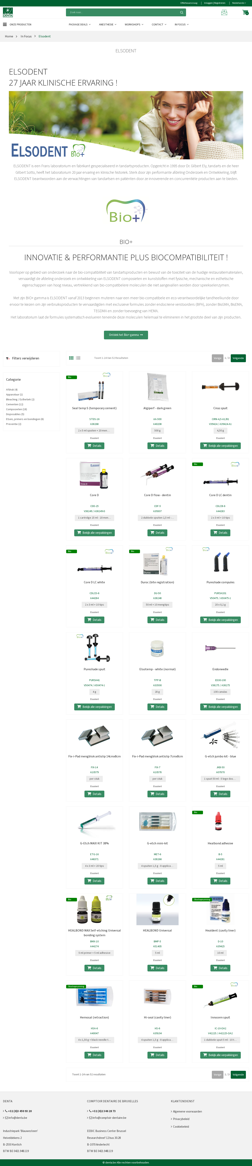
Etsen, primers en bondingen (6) (25, 419)
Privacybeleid (181, 1119)
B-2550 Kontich (12, 1145)
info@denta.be (17, 1118)
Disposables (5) (15, 414)
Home (9, 36)
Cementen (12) (14, 404)
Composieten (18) (16, 409)
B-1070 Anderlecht (98, 1145)
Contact (158, 25)
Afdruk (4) (12, 390)
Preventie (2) (13, 424)
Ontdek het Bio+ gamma (124, 335)
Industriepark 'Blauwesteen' (20, 1131)
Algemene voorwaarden (187, 1112)
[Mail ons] (224, 12)
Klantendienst (183, 1101)
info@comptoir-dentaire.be (109, 1118)
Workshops (133, 25)
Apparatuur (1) (14, 395)
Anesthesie (106, 25)
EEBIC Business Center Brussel (106, 1131)
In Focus (180, 25)
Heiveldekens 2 (12, 1138)
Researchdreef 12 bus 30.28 (104, 1138)
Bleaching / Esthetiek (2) (20, 400)
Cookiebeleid (181, 1127)
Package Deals (78, 25)
